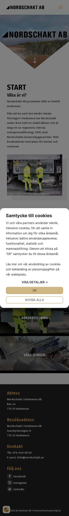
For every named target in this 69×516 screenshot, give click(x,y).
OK (35, 290)
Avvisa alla (34, 300)
